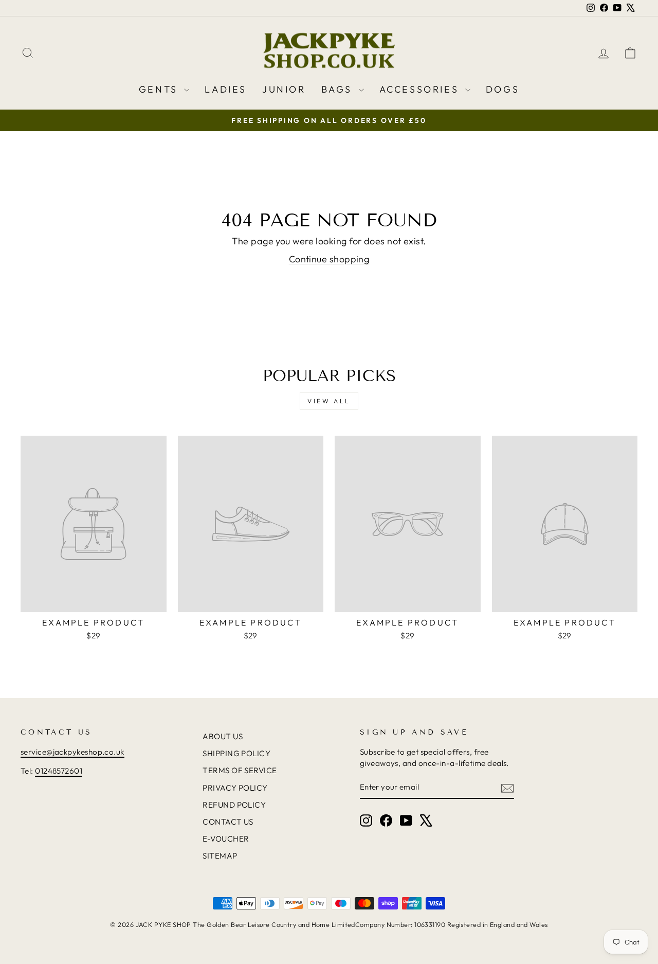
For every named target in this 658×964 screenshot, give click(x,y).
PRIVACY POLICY (235, 788)
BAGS (338, 89)
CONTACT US (228, 822)
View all (329, 401)
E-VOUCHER (226, 839)
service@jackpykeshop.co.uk (72, 752)
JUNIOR (284, 89)
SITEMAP (220, 856)
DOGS (502, 89)
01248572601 (58, 771)
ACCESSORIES (421, 89)
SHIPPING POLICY (236, 753)
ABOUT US (223, 736)
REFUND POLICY (234, 805)
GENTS (160, 89)
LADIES (226, 89)
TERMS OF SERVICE (240, 770)
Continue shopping (329, 259)
